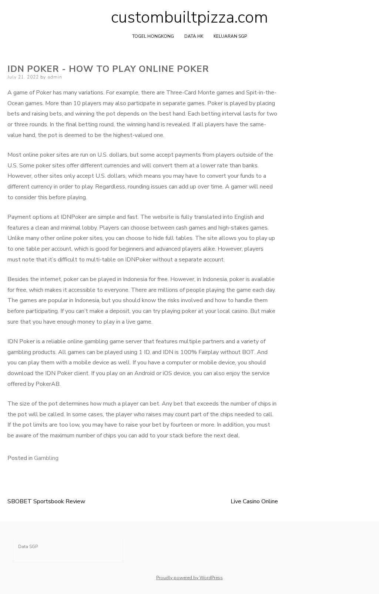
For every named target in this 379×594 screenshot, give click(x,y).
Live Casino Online (254, 501)
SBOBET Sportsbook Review (46, 501)
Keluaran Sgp (230, 36)
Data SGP (28, 547)
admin (54, 77)
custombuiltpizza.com (189, 17)
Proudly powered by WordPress (189, 578)
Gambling (46, 458)
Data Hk (193, 36)
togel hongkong (153, 36)
